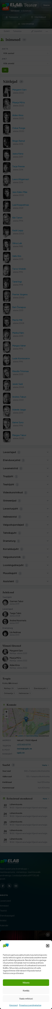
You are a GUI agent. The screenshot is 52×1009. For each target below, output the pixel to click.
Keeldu (26, 990)
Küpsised (13, 1005)
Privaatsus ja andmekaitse (30, 1005)
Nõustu (26, 982)
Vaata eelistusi (26, 998)
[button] (47, 945)
